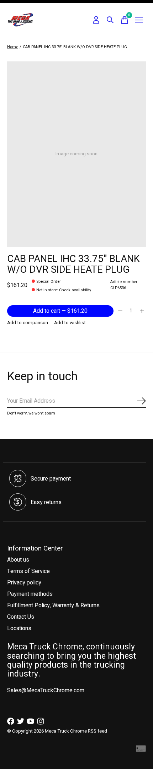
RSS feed (97, 731)
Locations (19, 628)
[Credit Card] (141, 750)
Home (12, 47)
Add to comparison (27, 322)
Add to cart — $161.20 (60, 311)
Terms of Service (28, 571)
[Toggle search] (110, 20)
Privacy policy (24, 582)
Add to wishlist (70, 322)
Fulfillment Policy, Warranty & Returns (53, 605)
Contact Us (20, 617)
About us (18, 560)
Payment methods (30, 594)
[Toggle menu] (139, 20)
